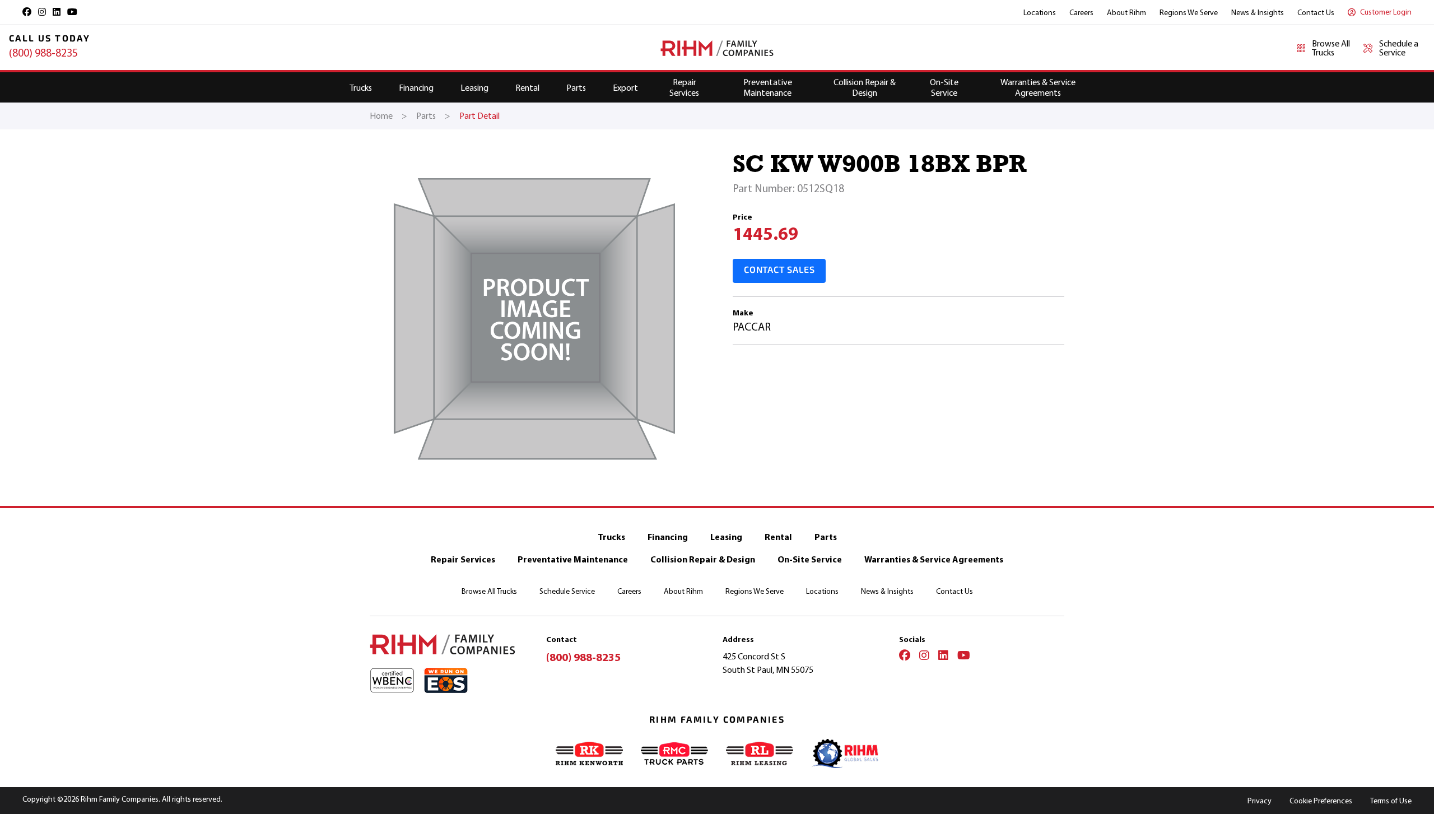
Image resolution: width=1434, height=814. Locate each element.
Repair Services (684, 87)
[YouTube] (963, 656)
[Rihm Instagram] (42, 12)
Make (743, 313)
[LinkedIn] (943, 656)
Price (742, 217)
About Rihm (1126, 12)
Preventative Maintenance (767, 87)
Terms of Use (1391, 801)
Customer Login (1386, 12)
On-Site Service (944, 87)
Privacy (1259, 801)
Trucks (361, 87)
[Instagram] (924, 656)
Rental (527, 87)
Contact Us (1315, 12)
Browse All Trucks (489, 591)
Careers (1081, 12)
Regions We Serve (1189, 12)
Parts (576, 87)
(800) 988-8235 (43, 52)
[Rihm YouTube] (72, 12)
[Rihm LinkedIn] (56, 12)
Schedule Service (567, 591)
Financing (416, 87)
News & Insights (1257, 12)
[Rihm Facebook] (26, 12)
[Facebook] (904, 656)
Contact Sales (779, 270)
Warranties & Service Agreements (1038, 87)
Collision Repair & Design (865, 87)
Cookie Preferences (1320, 801)
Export (625, 87)
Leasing (474, 87)
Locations (1039, 12)
